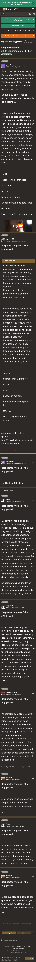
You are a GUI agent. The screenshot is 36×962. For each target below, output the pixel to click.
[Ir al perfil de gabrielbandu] (3, 66)
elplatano (9, 777)
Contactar (15, 948)
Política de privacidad (23, 946)
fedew (8, 499)
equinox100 (10, 239)
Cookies (21, 948)
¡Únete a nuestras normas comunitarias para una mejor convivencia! (17, 3)
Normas (15, 959)
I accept (30, 958)
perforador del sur (12, 692)
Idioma (7, 946)
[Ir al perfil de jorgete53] (3, 607)
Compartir (9, 933)
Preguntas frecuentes (18, 25)
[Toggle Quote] (4, 260)
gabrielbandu (12, 47)
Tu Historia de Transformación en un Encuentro (18, 35)
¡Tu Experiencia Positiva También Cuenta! (18, 30)
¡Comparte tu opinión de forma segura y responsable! (18, 19)
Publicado (16, 67)
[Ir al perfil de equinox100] (3, 240)
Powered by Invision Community (18, 952)
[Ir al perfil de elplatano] (3, 778)
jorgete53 (9, 606)
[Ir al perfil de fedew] (3, 500)
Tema (13, 946)
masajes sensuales (19, 124)
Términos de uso (6, 959)
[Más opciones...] (33, 66)
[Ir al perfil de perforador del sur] (3, 693)
